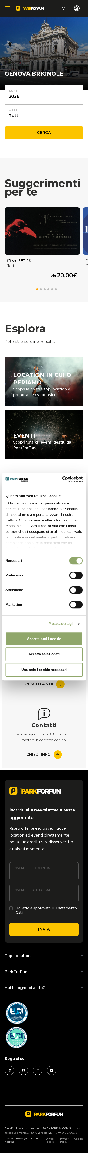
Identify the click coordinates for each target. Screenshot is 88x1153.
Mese (13, 110)
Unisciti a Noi (38, 684)
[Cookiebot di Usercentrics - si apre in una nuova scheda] (63, 479)
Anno (14, 91)
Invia (44, 929)
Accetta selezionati (44, 654)
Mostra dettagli (61, 624)
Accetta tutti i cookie (44, 639)
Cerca (44, 132)
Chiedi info (38, 754)
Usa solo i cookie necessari (44, 670)
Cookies (78, 1138)
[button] (37, 289)
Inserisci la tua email (33, 890)
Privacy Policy (64, 1140)
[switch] (76, 575)
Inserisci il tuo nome (33, 868)
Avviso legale (50, 1140)
